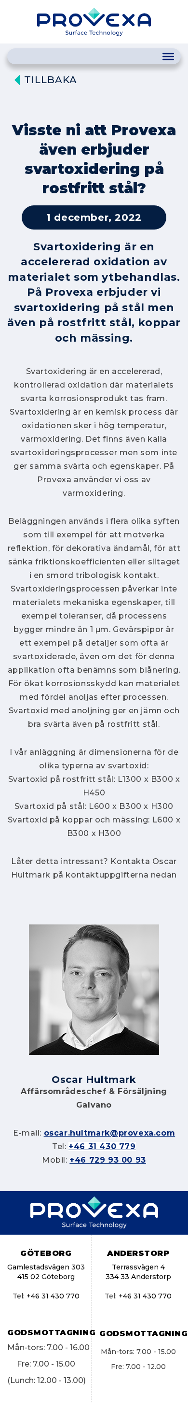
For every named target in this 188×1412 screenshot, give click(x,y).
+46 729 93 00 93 (107, 1160)
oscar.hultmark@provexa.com (109, 1133)
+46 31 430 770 (53, 1296)
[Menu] (168, 56)
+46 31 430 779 (101, 1146)
